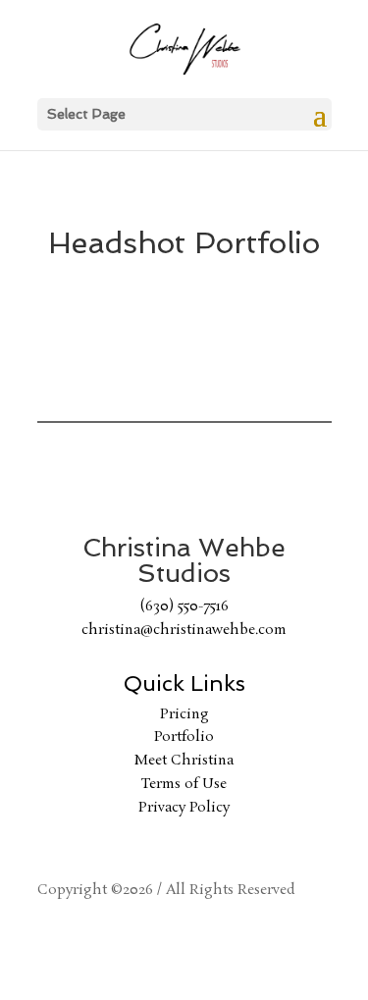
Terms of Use (184, 784)
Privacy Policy (184, 807)
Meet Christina (184, 760)
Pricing (184, 714)
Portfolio (184, 737)
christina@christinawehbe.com (184, 630)
